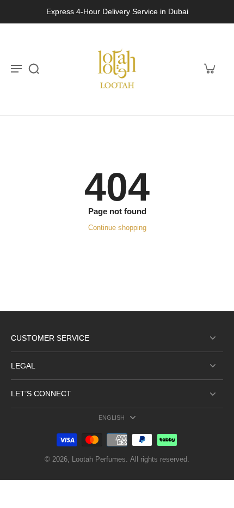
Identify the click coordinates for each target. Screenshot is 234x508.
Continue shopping (117, 228)
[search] (34, 68)
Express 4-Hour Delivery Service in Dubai (117, 11)
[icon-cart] (209, 68)
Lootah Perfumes (99, 459)
